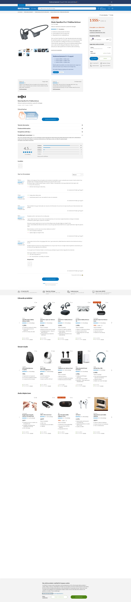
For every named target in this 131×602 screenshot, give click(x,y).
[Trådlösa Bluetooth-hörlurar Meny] (49, 12)
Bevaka (105, 58)
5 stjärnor (39, 145)
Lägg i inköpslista (104, 15)
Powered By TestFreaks (76, 275)
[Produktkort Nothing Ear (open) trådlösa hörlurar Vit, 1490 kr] (83, 309)
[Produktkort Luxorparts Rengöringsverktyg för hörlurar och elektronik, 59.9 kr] (30, 404)
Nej (81, 190)
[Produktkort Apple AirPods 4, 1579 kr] (83, 404)
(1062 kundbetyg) (68, 370)
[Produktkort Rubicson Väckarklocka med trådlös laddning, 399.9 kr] (101, 404)
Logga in (61, 72)
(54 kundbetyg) (49, 322)
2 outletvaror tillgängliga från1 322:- (97, 32)
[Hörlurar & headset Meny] (34, 12)
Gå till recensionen (23, 89)
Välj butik (31, 339)
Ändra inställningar (45, 597)
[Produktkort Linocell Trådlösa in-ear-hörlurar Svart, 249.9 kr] (65, 357)
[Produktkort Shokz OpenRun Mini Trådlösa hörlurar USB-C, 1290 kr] (30, 309)
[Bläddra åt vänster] (19, 322)
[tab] (21, 5)
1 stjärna (39, 154)
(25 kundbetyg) (85, 322)
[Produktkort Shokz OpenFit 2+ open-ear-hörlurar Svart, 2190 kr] (48, 309)
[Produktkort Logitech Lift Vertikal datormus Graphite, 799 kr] (30, 357)
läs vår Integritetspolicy (58, 593)
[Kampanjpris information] (105, 21)
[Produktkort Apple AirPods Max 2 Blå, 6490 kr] (101, 357)
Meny (34, 8)
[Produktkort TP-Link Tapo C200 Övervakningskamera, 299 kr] (48, 357)
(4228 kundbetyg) (50, 371)
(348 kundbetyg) (85, 416)
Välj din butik (92, 53)
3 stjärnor (39, 149)
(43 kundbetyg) (31, 322)
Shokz (56, 24)
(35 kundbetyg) (31, 371)
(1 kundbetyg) (102, 370)
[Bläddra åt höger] (111, 322)
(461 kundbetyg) (50, 416)
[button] (20, 50)
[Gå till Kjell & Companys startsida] (24, 8)
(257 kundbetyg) (68, 322)
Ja (78, 190)
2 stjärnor (39, 151)
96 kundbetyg (61, 29)
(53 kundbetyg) (103, 322)
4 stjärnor (39, 147)
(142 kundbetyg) (103, 418)
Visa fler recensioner (50, 279)
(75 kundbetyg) (67, 418)
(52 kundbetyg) (85, 371)
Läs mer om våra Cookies (47, 593)
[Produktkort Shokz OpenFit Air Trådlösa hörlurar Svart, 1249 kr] (65, 309)
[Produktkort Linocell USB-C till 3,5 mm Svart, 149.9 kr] (48, 404)
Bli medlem (56, 72)
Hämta (94, 58)
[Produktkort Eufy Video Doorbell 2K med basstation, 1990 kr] (83, 357)
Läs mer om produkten (56, 50)
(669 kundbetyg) (32, 418)
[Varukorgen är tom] (112, 8)
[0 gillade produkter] (109, 8)
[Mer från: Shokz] (22, 97)
